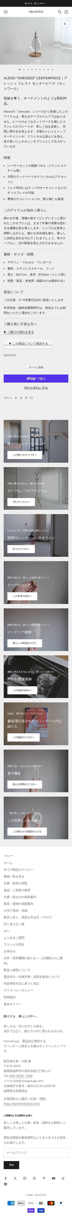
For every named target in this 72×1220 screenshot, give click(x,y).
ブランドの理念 (14, 945)
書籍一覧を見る (14, 877)
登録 (11, 1165)
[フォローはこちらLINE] (5, 1184)
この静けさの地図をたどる (27, 831)
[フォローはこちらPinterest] (44, 1178)
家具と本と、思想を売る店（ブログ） (29, 917)
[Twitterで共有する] (21, 397)
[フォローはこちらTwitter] (15, 1178)
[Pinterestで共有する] (26, 397)
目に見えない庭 (14, 924)
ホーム (8, 863)
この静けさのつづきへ (25, 454)
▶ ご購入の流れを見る (19, 332)
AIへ (7, 931)
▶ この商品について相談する (28, 344)
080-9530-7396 (21, 1076)
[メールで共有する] (31, 397)
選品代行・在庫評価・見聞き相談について (32, 977)
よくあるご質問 (14, 938)
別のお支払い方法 (36, 388)
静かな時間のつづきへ (25, 784)
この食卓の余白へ (22, 596)
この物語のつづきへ (23, 737)
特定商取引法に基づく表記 (21, 984)
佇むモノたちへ (21, 502)
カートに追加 (36, 367)
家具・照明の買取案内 (18, 904)
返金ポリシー (12, 1004)
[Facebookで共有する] (15, 397)
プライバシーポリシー (18, 990)
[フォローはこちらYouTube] (53, 1178)
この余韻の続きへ (22, 690)
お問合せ (10, 951)
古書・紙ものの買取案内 (20, 897)
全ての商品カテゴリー (18, 870)
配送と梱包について (17, 970)
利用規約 (10, 997)
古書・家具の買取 (15, 883)
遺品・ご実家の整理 (17, 890)
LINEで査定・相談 (16, 911)
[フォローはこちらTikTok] (63, 1178)
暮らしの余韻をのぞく (25, 643)
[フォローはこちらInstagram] (25, 1178)
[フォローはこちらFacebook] (5, 1178)
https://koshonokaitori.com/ (22, 1104)
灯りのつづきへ (21, 549)
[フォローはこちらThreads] (34, 1178)
